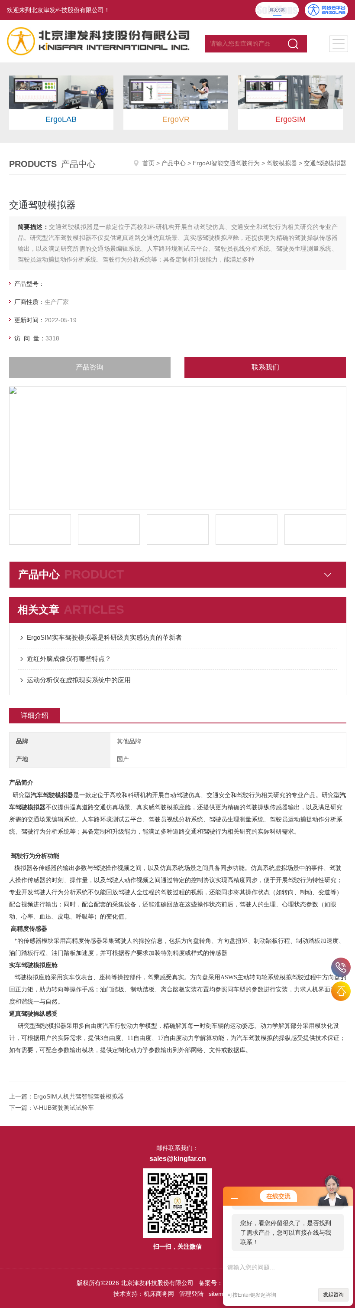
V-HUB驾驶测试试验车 (63, 1107)
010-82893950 (341, 967)
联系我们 (265, 367)
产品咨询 (89, 367)
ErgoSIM (290, 119)
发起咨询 (333, 1295)
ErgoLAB (61, 119)
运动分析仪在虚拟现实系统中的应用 (79, 679)
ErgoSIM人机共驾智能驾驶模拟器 (78, 1096)
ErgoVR (176, 119)
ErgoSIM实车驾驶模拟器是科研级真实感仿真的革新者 (104, 637)
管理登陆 (191, 1293)
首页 (148, 163)
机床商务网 (159, 1293)
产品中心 (173, 163)
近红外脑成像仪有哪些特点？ (69, 658)
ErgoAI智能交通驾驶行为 (226, 163)
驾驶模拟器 (282, 163)
